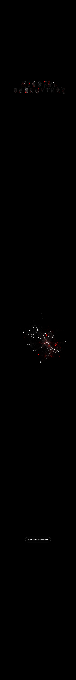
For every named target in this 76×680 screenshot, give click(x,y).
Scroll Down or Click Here (38, 539)
